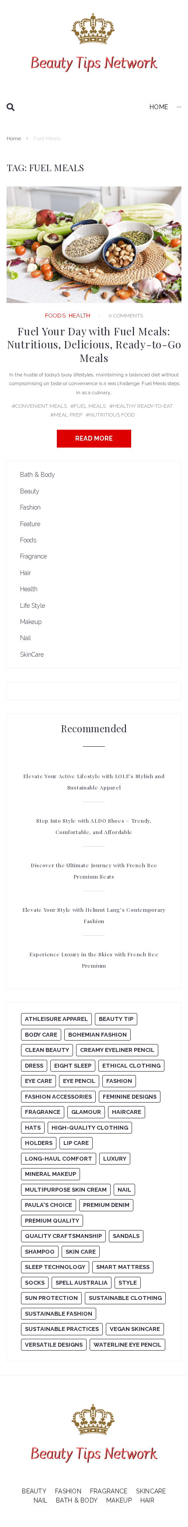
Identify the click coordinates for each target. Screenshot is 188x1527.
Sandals (126, 1236)
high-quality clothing (90, 1127)
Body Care (41, 1034)
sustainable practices (62, 1329)
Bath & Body (37, 474)
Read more (94, 438)
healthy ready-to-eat (143, 406)
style (127, 1282)
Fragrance (33, 556)
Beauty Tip (116, 1019)
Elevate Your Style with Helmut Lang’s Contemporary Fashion (94, 915)
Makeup (31, 621)
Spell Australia (82, 1282)
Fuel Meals (90, 406)
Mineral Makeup (50, 1174)
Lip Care (76, 1143)
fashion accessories (58, 1096)
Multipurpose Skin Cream (66, 1189)
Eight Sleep (72, 1065)
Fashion (30, 507)
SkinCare (32, 654)
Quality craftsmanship (63, 1236)
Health (80, 315)
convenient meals (41, 406)
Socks (35, 1282)
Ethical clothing (131, 1065)
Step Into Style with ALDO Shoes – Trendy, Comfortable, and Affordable (94, 826)
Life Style (32, 605)
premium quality (52, 1220)
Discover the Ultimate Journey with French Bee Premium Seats (94, 871)
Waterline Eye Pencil (127, 1344)
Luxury (114, 1158)
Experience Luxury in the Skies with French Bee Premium (93, 960)
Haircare (126, 1112)
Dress (34, 1065)
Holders (38, 1143)
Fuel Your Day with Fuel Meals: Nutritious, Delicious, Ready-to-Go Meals (94, 344)
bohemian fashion (97, 1034)
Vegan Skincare (135, 1329)
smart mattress (123, 1267)
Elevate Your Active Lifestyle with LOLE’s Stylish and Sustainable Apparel (93, 781)
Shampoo (40, 1251)
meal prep (68, 415)
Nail (25, 637)
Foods (55, 315)
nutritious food (112, 415)
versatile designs (54, 1344)
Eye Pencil (79, 1081)
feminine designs (130, 1096)
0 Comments (125, 316)
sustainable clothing (125, 1298)
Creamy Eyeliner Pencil (117, 1050)
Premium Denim (106, 1205)
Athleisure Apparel (56, 1019)
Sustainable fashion (58, 1313)
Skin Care (81, 1251)
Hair (25, 572)
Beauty (29, 491)
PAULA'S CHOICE (48, 1205)
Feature (30, 523)
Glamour (86, 1112)
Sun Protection (51, 1298)
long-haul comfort (58, 1158)
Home (14, 138)
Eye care (38, 1081)
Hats (33, 1127)
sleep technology (55, 1267)
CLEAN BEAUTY (47, 1050)
